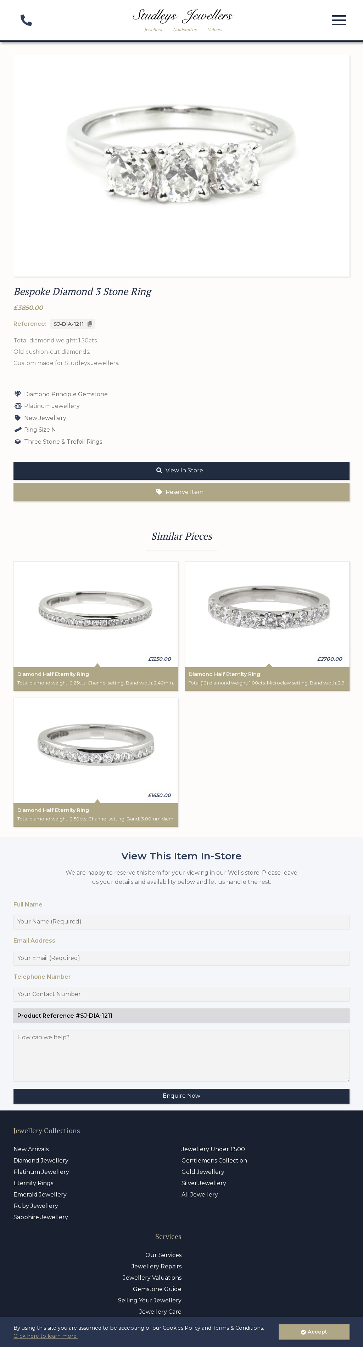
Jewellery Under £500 (213, 1149)
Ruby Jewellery (35, 1206)
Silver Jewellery (204, 1183)
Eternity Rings (33, 1183)
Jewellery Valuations (152, 1277)
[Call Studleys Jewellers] (25, 22)
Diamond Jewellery (40, 1160)
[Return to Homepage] (183, 16)
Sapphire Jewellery (40, 1217)
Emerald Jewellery (40, 1194)
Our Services (163, 1255)
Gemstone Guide (157, 1289)
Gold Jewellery (203, 1172)
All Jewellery (200, 1194)
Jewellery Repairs (157, 1266)
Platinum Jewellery (41, 1172)
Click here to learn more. (45, 1336)
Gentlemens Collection (214, 1160)
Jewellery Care (160, 1311)
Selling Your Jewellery (150, 1300)
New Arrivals (31, 1149)
